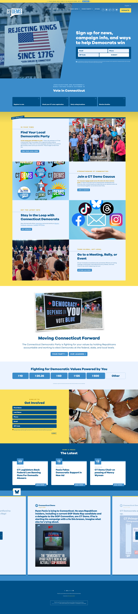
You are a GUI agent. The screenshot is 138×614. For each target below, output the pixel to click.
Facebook (23, 225)
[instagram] (106, 9)
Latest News (38, 223)
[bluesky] (116, 9)
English (127, 5)
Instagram (30, 225)
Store (97, 9)
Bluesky (57, 223)
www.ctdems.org (55, 603)
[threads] (113, 9)
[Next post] (136, 536)
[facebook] (103, 9)
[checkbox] (76, 61)
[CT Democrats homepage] (14, 12)
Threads (35, 225)
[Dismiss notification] (136, 1)
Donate (125, 10)
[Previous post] (1, 536)
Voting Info (73, 9)
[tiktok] (109, 9)
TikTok (43, 225)
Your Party (86, 9)
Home (49, 9)
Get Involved (58, 9)
